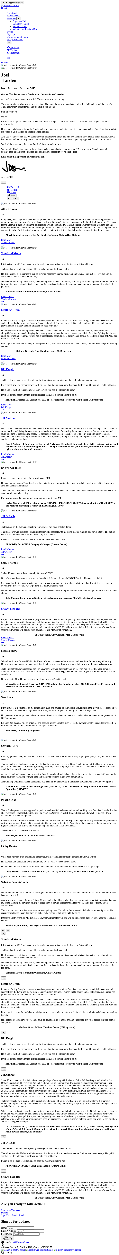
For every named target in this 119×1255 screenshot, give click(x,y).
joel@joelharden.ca (20, 1242)
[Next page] (8, 930)
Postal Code (6, 1234)
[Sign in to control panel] (13, 1250)
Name (4, 1228)
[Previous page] (3, 930)
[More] (18, 18)
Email (8, 1231)
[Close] (3, 182)
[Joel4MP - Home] (10, 5)
